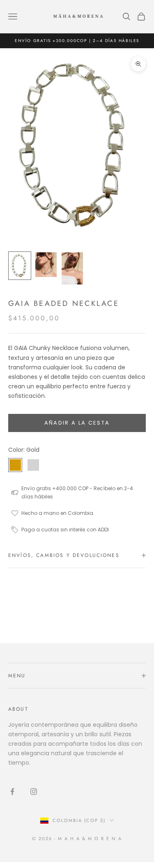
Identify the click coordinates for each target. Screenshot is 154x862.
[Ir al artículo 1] (19, 265)
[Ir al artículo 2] (45, 264)
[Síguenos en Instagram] (34, 791)
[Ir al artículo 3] (72, 268)
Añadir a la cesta (77, 423)
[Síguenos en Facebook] (12, 791)
